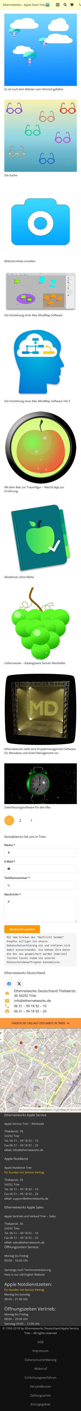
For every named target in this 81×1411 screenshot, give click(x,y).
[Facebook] (9, 984)
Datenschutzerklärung (22, 945)
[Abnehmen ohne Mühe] (40, 538)
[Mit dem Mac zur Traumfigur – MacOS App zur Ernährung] (40, 448)
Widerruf (40, 1369)
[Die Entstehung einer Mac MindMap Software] (40, 292)
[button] (57, 5)
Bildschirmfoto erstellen (19, 261)
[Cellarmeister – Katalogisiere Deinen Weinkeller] (40, 623)
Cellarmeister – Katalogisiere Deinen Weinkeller (35, 663)
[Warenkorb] (71, 4)
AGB (40, 1342)
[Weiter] (31, 820)
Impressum (40, 1351)
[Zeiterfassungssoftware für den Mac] (40, 783)
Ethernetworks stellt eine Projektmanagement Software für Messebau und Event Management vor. (40, 751)
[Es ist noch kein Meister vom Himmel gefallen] (40, 50)
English (29, 1274)
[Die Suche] (40, 136)
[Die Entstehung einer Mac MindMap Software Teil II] (40, 362)
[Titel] (47, 5)
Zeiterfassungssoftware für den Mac (27, 807)
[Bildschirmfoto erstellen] (40, 222)
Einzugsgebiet (40, 1404)
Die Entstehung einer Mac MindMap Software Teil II (37, 401)
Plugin (56, 1109)
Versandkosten (40, 1386)
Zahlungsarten (40, 1395)
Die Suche (10, 175)
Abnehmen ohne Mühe (19, 577)
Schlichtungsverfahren (40, 1378)
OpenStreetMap (30, 1109)
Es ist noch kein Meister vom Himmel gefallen (33, 89)
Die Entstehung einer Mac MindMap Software (33, 315)
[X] (19, 984)
